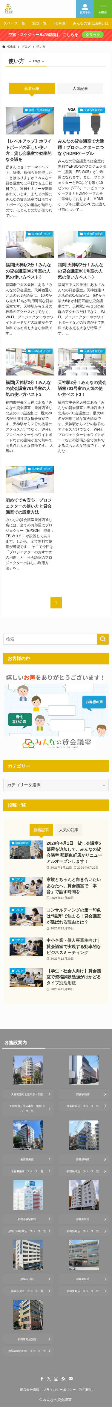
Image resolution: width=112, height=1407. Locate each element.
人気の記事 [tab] (69, 830)
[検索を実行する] (103, 639)
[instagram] (56, 1379)
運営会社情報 (29, 1389)
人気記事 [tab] (80, 88)
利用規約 (85, 1389)
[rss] (63, 1379)
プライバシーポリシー (59, 1389)
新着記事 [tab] (32, 88)
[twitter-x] (49, 1379)
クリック (93, 35)
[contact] (70, 1379)
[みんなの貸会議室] (8, 9)
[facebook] (42, 1379)
